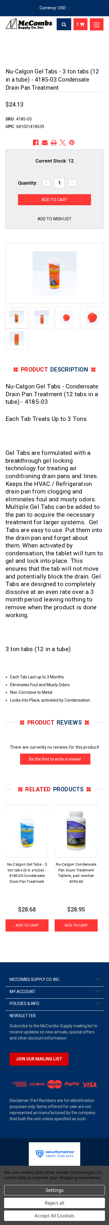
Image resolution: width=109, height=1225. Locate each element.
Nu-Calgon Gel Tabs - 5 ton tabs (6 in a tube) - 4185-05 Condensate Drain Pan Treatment (27, 873)
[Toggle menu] (97, 24)
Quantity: (27, 183)
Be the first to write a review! (55, 759)
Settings (55, 1190)
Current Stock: (54, 161)
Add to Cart (27, 925)
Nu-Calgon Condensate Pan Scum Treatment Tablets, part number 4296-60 (76, 873)
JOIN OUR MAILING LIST (39, 1059)
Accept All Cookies (54, 1216)
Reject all (54, 1203)
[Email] (45, 142)
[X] (63, 142)
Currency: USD (53, 8)
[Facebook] (36, 142)
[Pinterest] (72, 142)
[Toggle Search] (64, 24)
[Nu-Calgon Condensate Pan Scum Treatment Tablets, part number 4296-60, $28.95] (76, 831)
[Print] (54, 142)
